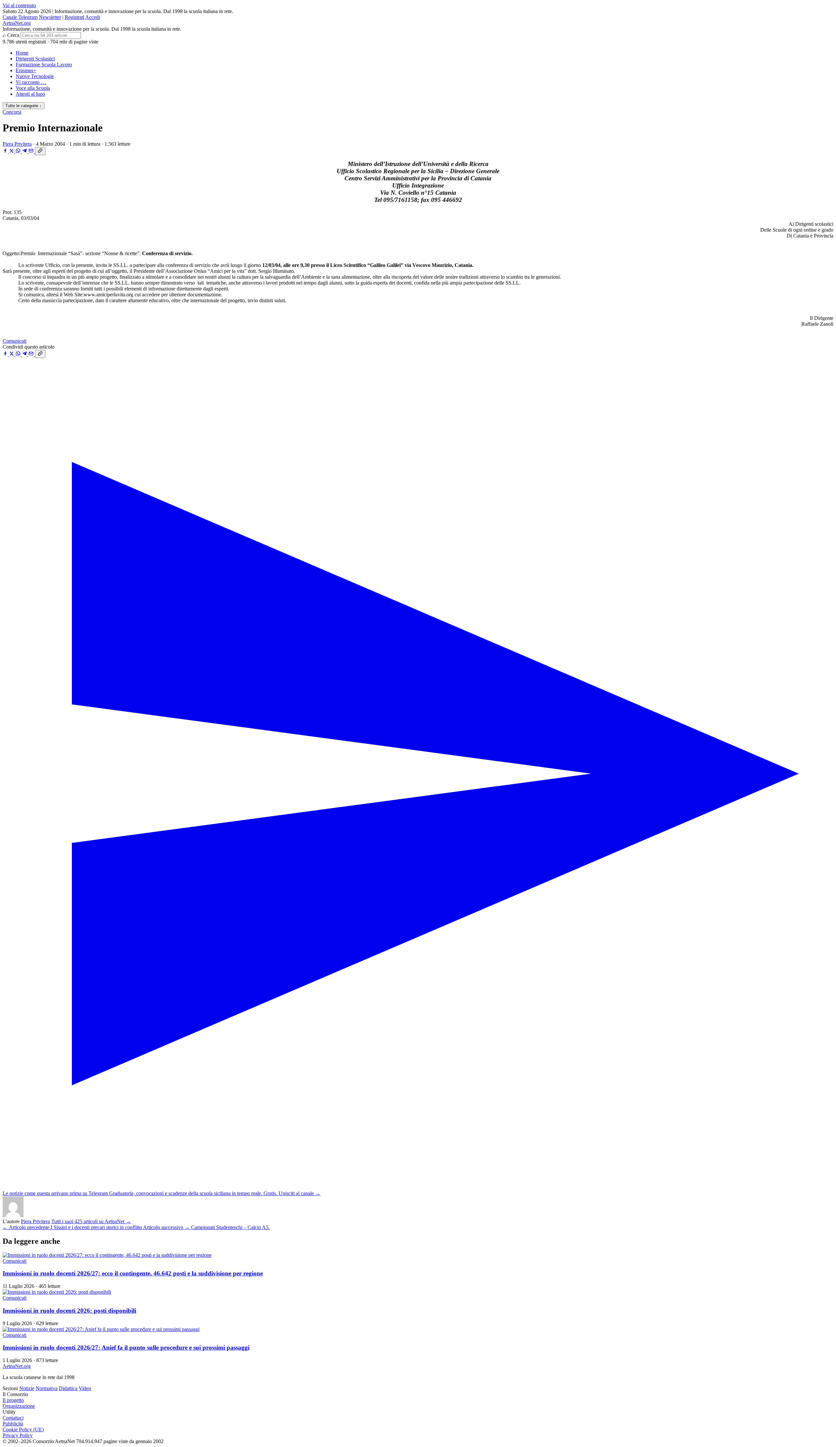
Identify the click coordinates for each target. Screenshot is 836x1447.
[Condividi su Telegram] (25, 151)
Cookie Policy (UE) (23, 1429)
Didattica (68, 1388)
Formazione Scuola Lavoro (44, 64)
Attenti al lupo (30, 94)
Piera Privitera (17, 144)
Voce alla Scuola (33, 88)
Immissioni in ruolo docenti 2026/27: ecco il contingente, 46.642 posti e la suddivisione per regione (133, 1273)
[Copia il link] (40, 151)
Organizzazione (19, 1406)
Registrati (74, 17)
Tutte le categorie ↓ (23, 105)
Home (22, 53)
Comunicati (14, 341)
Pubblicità (13, 1423)
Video (85, 1388)
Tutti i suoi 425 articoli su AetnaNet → (91, 1221)
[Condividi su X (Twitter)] (12, 151)
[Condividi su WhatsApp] (18, 151)
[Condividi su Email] (31, 151)
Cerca (13, 35)
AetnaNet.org (17, 23)
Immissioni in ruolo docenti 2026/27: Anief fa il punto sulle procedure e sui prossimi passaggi (126, 1347)
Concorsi (12, 112)
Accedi (92, 17)
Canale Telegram (20, 17)
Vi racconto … (31, 82)
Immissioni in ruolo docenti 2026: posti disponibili (69, 1310)
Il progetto (13, 1400)
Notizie (26, 1388)
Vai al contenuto (19, 5)
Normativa (46, 1388)
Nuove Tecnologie (35, 76)
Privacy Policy (18, 1435)
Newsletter (50, 17)
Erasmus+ (26, 70)
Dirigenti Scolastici (35, 58)
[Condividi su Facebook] (6, 151)
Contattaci (13, 1418)
